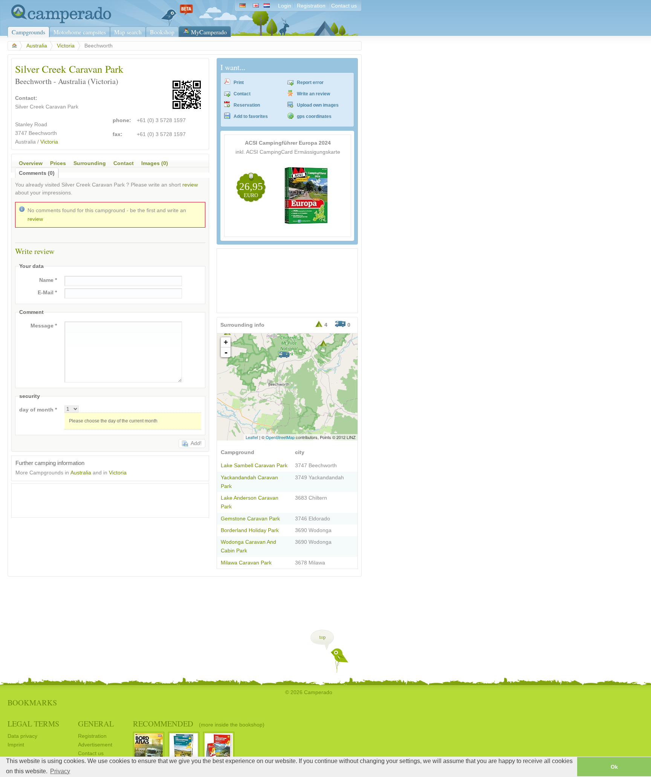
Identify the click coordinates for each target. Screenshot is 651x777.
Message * (44, 326)
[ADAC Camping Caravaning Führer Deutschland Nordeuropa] (306, 224)
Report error (310, 82)
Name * (48, 280)
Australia (36, 46)
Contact (242, 93)
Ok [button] (614, 767)
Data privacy (22, 736)
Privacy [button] (60, 771)
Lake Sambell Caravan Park (254, 465)
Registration (311, 6)
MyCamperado (209, 32)
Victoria (66, 46)
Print (239, 82)
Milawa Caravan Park (246, 563)
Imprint (16, 745)
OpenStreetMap (280, 437)
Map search (128, 32)
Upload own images (318, 105)
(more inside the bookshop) (231, 725)
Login (284, 6)
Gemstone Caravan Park (250, 519)
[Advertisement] (103, 498)
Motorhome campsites (79, 32)
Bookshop (162, 32)
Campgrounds (28, 32)
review (190, 185)
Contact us (344, 6)
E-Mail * (47, 292)
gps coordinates (314, 116)
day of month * (38, 410)
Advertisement (95, 745)
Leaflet (252, 437)
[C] (323, 343)
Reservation (247, 105)
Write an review (313, 93)
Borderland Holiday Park (250, 530)
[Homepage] (59, 21)
